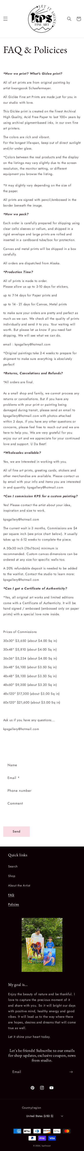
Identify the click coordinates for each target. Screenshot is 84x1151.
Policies (13, 904)
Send (16, 831)
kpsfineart (46, 1146)
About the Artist (19, 885)
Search (13, 866)
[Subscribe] (71, 1072)
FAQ (11, 895)
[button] (5, 19)
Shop (11, 876)
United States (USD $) (39, 1116)
